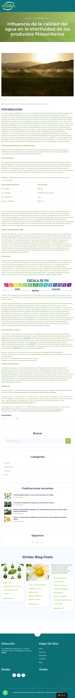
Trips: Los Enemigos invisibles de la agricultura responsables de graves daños (37, 592)
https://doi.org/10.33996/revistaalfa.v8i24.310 (18, 403)
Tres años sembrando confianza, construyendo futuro (33, 503)
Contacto (42, 659)
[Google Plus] (9, 419)
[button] (5, 692)
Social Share (6, 415)
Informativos (41, 18)
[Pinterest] (13, 419)
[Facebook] (1, 419)
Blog (40, 662)
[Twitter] (5, 419)
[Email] (17, 419)
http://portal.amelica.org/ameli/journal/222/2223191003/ (40, 411)
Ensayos (7, 463)
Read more (8, 598)
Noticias (7, 471)
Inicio (28, 18)
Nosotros (42, 652)
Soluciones (42, 655)
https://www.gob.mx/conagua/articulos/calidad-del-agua (35, 392)
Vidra (6, 475)
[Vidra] (8, 6)
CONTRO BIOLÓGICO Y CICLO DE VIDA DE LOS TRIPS (33, 495)
